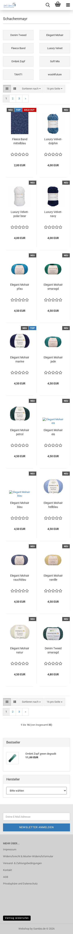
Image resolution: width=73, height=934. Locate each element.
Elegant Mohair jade (53, 359)
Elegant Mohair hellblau (53, 505)
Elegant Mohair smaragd (53, 286)
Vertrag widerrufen (17, 918)
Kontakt (7, 870)
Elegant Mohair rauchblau (19, 577)
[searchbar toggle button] (48, 5)
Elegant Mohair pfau (19, 286)
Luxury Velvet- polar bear (20, 214)
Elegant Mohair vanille (53, 577)
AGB (5, 876)
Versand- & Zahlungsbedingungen (22, 863)
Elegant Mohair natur (19, 650)
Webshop (23, 928)
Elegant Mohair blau (19, 505)
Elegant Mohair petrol (19, 432)
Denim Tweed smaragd (53, 650)
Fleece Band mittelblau (19, 141)
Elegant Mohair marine (19, 359)
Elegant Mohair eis (53, 432)
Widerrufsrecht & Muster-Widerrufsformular (28, 856)
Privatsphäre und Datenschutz (20, 883)
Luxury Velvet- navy (53, 214)
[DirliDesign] (8, 5)
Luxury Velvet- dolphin (53, 141)
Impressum (9, 849)
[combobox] (31, 89)
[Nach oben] (62, 928)
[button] (7, 89)
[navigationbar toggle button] (68, 5)
